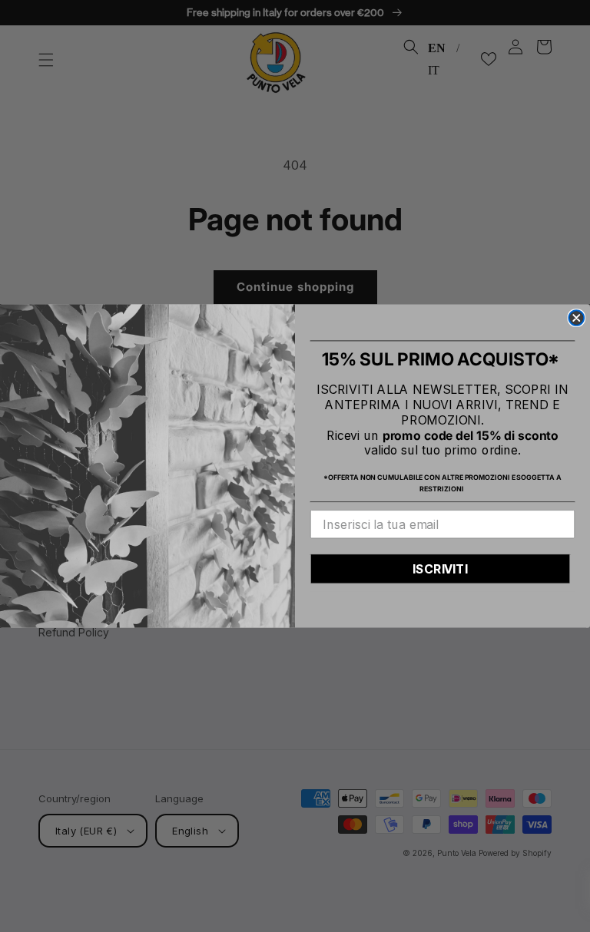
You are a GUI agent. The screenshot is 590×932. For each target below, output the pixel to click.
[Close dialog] (576, 318)
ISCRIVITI (440, 569)
